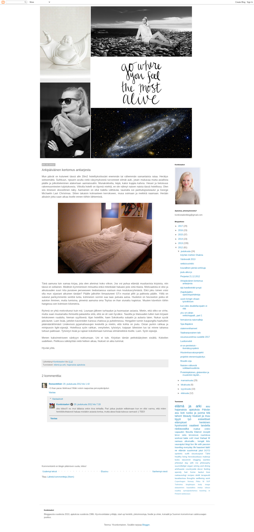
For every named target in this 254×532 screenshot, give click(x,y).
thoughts (191, 478)
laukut (201, 472)
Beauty (187, 415)
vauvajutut (180, 444)
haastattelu (191, 488)
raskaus (179, 441)
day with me (191, 463)
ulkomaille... (190, 441)
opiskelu (178, 454)
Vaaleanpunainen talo (190, 332)
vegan (190, 466)
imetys (200, 488)
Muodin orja (186, 361)
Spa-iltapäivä (186, 324)
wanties (206, 460)
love (208, 472)
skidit (197, 475)
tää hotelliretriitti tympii (190, 287)
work (208, 478)
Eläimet (198, 432)
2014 (180, 239)
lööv (208, 441)
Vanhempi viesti (159, 471)
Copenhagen (180, 481)
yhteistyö (179, 463)
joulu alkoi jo (186, 272)
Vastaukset (57, 399)
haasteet (201, 447)
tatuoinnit (186, 460)
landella (205, 425)
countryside (191, 469)
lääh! (207, 447)
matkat (196, 429)
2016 (180, 230)
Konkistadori (63, 404)
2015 (180, 234)
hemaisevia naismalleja (191, 319)
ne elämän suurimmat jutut (189, 450)
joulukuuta (186, 251)
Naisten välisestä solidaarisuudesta (189, 366)
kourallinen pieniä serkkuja (193, 268)
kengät (201, 441)
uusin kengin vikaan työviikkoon (189, 300)
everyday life (190, 447)
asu (208, 406)
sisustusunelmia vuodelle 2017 (195, 337)
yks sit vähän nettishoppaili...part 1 (191, 314)
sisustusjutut (197, 454)
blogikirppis (190, 485)
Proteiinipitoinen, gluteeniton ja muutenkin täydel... (194, 373)
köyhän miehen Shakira (191, 255)
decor (200, 469)
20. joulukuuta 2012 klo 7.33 (87, 404)
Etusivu (104, 471)
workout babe (181, 438)
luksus (207, 488)
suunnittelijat (180, 466)
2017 (180, 226)
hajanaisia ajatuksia (76, 365)
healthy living (181, 457)
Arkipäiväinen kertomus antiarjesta (191, 282)
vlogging (197, 460)
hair (186, 472)
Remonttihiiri (55, 384)
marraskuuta (187, 380)
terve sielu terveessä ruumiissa (192, 435)
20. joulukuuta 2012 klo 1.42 (76, 384)
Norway (191, 481)
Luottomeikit (186, 341)
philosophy (205, 463)
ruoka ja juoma (195, 412)
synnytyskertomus (190, 491)
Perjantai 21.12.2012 (190, 276)
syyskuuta (186, 389)
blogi (187, 444)
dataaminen (179, 488)
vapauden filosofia (184, 432)
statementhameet (188, 328)
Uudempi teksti (49, 471)
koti (183, 412)
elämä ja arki (60, 365)
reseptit (206, 432)
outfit (187, 454)
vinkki (207, 429)
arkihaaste (179, 469)
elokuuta (185, 393)
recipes (191, 475)
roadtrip (178, 491)
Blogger (145, 524)
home (192, 472)
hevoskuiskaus (195, 457)
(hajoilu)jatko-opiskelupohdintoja (190, 293)
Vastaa (52, 392)
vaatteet (194, 425)
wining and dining (202, 466)
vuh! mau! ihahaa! (198, 438)
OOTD (207, 450)
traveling (179, 447)
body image (204, 485)
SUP (208, 481)
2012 (180, 247)
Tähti (207, 454)
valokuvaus (185, 494)
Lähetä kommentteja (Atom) (60, 476)
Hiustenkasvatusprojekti (191, 352)
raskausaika (182, 428)
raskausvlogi (180, 475)
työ (189, 419)
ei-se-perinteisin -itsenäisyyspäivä (189, 346)
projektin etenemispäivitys (192, 356)
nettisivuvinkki (187, 263)
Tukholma (179, 485)
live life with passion (200, 444)
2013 (180, 243)
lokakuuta (186, 384)
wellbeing (200, 478)
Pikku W (200, 481)
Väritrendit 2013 (187, 259)
